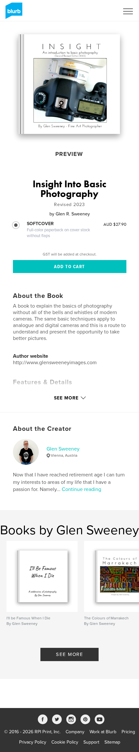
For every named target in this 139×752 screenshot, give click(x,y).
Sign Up (103, 11)
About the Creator (42, 429)
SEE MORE (69, 654)
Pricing (128, 732)
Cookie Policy (64, 742)
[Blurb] (13, 13)
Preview (69, 154)
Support (91, 742)
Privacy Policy (32, 742)
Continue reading (81, 489)
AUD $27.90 (114, 224)
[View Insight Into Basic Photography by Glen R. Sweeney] (69, 84)
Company (75, 732)
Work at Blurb (103, 732)
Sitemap (112, 742)
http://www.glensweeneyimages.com (55, 362)
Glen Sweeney (63, 449)
